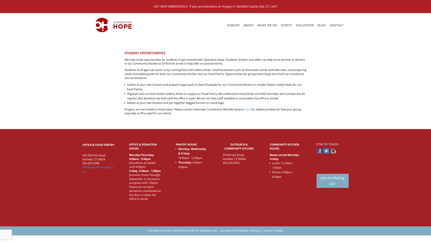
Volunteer (305, 25)
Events (286, 25)
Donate (233, 25)
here (248, 109)
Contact (336, 25)
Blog (322, 25)
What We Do (267, 25)
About (248, 25)
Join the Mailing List (332, 181)
